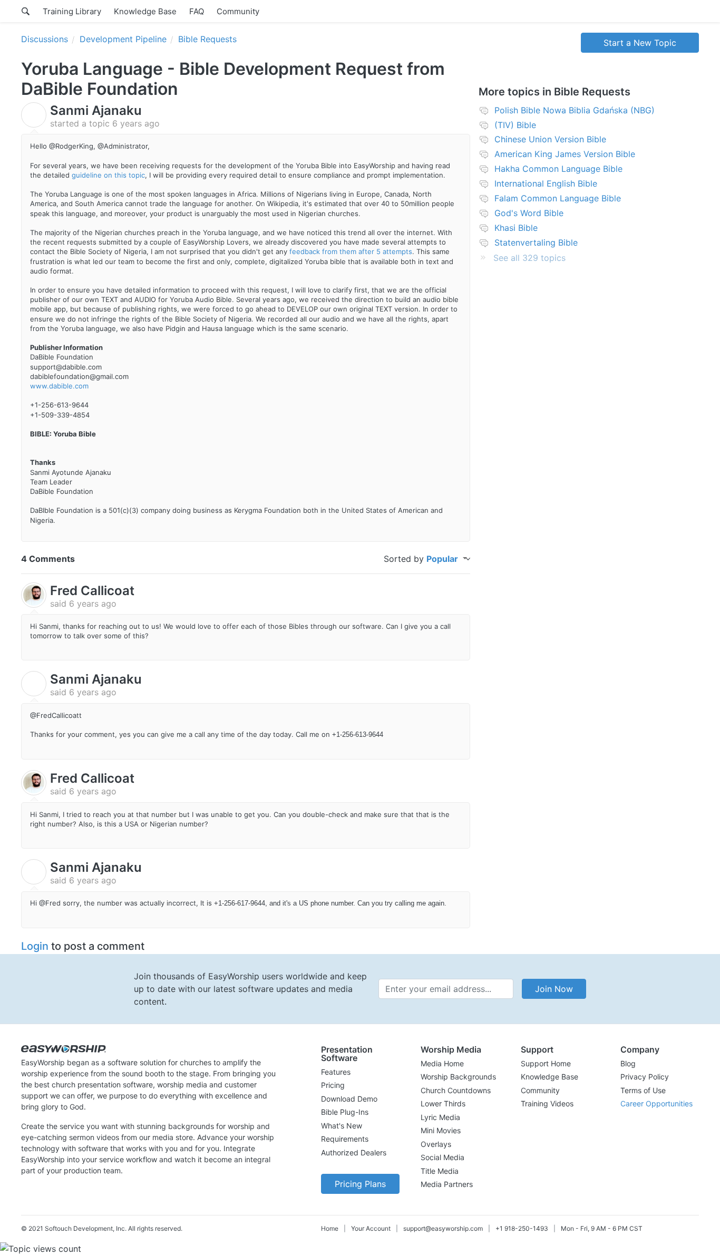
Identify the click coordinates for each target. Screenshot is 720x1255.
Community (238, 11)
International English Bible (545, 183)
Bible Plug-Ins (344, 1111)
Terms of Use (643, 1090)
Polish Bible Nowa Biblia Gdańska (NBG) (574, 110)
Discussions (44, 39)
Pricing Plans (360, 1184)
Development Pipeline (123, 39)
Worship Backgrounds (458, 1076)
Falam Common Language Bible (557, 198)
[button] (360, 1053)
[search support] (25, 11)
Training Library (72, 11)
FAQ (196, 11)
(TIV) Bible (515, 125)
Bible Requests (207, 39)
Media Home (442, 1063)
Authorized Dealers (353, 1152)
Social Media (442, 1157)
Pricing (333, 1085)
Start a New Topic (640, 42)
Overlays (436, 1144)
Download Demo (349, 1098)
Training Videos (547, 1103)
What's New (341, 1125)
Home (329, 1228)
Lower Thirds (443, 1103)
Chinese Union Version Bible (550, 139)
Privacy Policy (644, 1076)
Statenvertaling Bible (536, 242)
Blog (628, 1063)
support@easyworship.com (443, 1228)
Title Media (440, 1170)
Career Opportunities (656, 1103)
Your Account (371, 1228)
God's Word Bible (528, 213)
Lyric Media (440, 1117)
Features (336, 1071)
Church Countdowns (456, 1090)
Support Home (546, 1063)
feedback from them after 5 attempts (350, 251)
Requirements (344, 1138)
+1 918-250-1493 (521, 1228)
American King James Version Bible (564, 154)
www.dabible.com (59, 386)
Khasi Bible (516, 227)
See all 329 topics (529, 257)
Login (34, 946)
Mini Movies (441, 1130)
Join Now (554, 989)
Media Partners (447, 1184)
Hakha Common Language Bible (558, 168)
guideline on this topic (108, 175)
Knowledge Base (145, 11)
